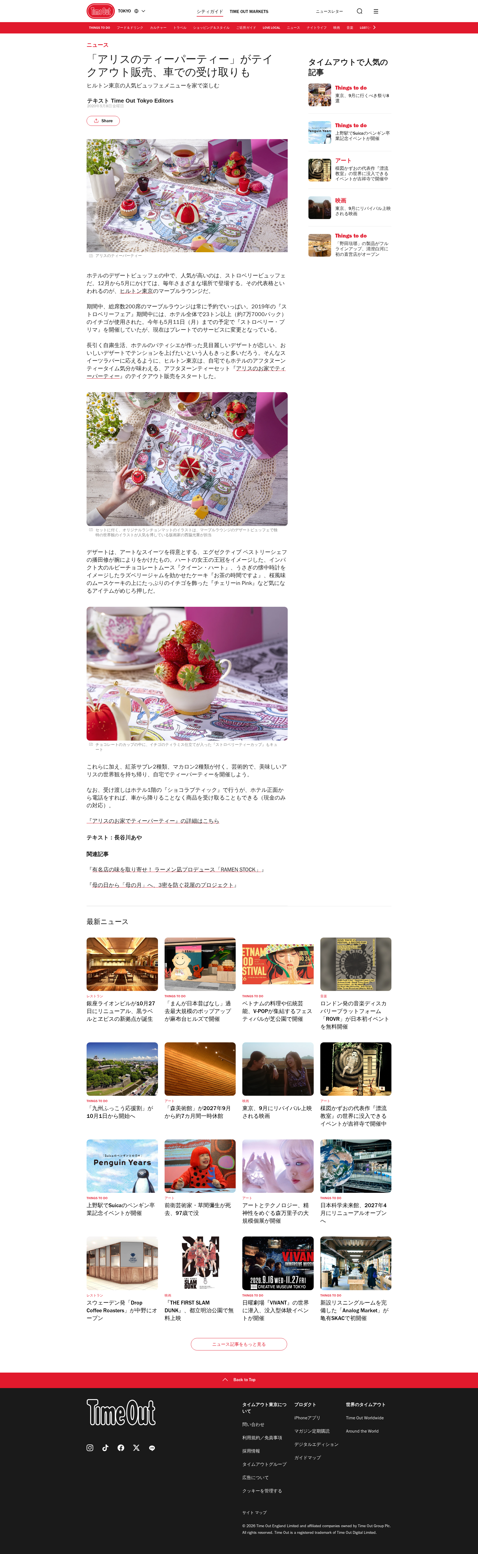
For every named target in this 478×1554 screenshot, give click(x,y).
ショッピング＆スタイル (211, 28)
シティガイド (210, 12)
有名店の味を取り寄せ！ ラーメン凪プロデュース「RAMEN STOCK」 (176, 870)
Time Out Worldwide (365, 1418)
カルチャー (158, 28)
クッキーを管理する (262, 1491)
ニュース (293, 28)
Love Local (271, 28)
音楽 (350, 28)
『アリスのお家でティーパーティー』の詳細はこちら (153, 822)
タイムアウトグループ (264, 1465)
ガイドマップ (307, 1458)
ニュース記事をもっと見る (239, 1345)
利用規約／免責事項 (262, 1438)
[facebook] (121, 1447)
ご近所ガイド (246, 28)
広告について (255, 1478)
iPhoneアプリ (307, 1418)
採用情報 (251, 1451)
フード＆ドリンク (130, 28)
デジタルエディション (316, 1445)
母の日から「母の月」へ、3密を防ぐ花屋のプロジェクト (163, 886)
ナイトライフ (317, 28)
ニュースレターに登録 (329, 12)
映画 (336, 28)
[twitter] (136, 1447)
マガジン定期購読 (312, 1432)
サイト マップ (254, 1513)
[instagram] (90, 1447)
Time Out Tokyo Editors (142, 101)
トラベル (179, 28)
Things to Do (99, 28)
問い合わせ (253, 1425)
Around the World (362, 1432)
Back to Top (244, 1380)
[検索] (359, 11)
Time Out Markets (249, 12)
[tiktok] (105, 1447)
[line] (152, 1447)
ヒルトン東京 (136, 292)
